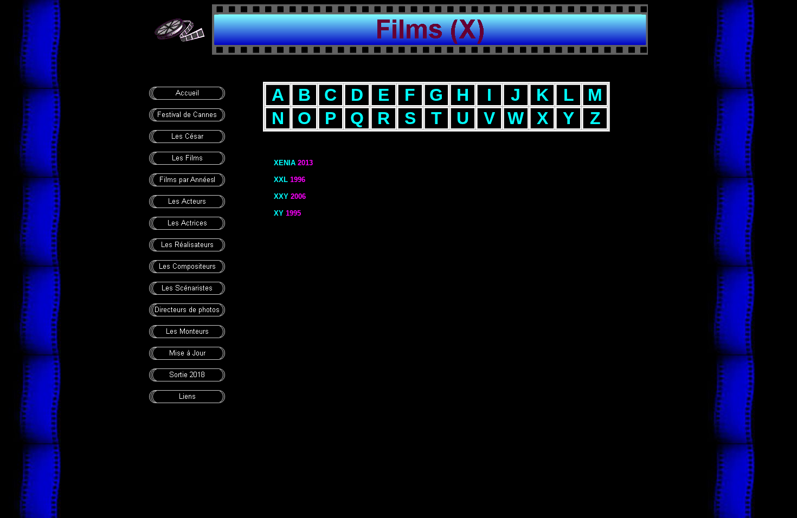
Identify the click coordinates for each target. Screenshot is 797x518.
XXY (281, 196)
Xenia (284, 163)
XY (279, 213)
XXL (281, 180)
